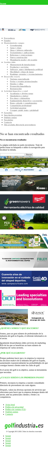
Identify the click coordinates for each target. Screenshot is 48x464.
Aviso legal (10, 404)
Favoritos (8, 113)
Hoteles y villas (16, 84)
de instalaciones (22, 65)
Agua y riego (15, 48)
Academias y (21, 93)
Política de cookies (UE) (15, 409)
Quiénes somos (10, 117)
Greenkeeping (16, 45)
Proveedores (9, 38)
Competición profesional (20, 105)
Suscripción (13, 115)
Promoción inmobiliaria (20, 86)
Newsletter (8, 120)
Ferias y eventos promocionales (23, 81)
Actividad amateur (18, 108)
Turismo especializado (19, 79)
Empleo (7, 41)
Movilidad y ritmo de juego (22, 72)
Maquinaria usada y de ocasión (23, 60)
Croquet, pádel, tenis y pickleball (24, 110)
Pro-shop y (20, 98)
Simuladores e (19, 96)
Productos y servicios (19, 67)
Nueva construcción (18, 57)
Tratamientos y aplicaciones (22, 53)
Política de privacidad (14, 407)
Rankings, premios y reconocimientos (26, 74)
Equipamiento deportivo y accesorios (26, 101)
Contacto (8, 122)
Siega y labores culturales (21, 50)
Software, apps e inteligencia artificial (26, 69)
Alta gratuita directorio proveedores (20, 125)
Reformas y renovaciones (21, 55)
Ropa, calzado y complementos (23, 103)
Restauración (16, 89)
